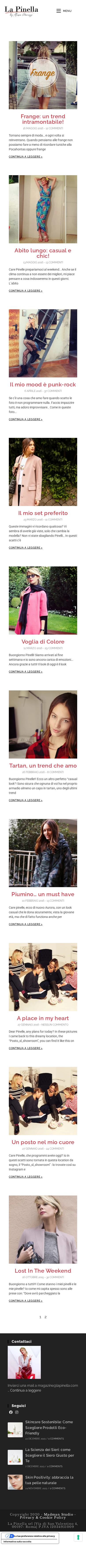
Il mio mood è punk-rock (43, 384)
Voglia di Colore (43, 641)
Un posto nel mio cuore (43, 1142)
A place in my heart (43, 1018)
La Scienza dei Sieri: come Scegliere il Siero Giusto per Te (49, 1455)
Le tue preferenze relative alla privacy (34, 1536)
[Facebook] (11, 1412)
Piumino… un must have (43, 894)
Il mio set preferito (43, 513)
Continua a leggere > (26, 156)
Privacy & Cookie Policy (43, 1518)
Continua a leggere (25, 1390)
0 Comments (56, 1439)
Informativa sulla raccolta (17, 1541)
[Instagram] (16, 1412)
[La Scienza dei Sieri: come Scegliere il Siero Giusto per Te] (15, 1457)
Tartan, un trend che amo (43, 765)
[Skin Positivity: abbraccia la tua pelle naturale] (15, 1482)
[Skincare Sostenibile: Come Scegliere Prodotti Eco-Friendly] (15, 1429)
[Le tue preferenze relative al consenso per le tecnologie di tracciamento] (78, 1537)
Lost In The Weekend (43, 1270)
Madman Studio (58, 1514)
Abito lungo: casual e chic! (43, 253)
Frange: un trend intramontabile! (43, 119)
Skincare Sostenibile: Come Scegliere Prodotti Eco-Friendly (49, 1427)
